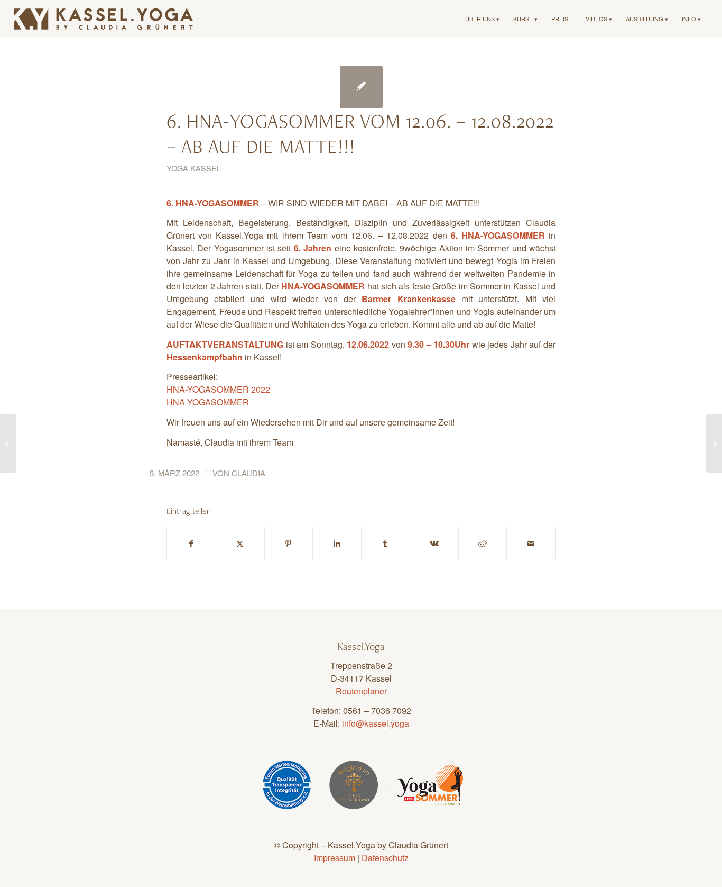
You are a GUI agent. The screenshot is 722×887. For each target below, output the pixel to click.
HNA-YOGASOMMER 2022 (218, 389)
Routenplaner (361, 691)
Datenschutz (385, 858)
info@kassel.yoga (375, 723)
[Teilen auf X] (240, 543)
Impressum (334, 858)
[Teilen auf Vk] (434, 543)
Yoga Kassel (193, 168)
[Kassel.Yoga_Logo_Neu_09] (104, 18)
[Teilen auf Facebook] (191, 543)
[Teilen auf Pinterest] (289, 543)
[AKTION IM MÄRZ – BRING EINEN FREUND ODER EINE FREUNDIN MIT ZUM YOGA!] (8, 443)
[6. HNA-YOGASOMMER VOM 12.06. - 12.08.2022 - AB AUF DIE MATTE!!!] (361, 87)
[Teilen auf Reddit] (483, 543)
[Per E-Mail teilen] (531, 543)
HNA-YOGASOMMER (207, 402)
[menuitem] (482, 18)
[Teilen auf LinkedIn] (337, 543)
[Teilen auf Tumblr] (386, 543)
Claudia (248, 472)
